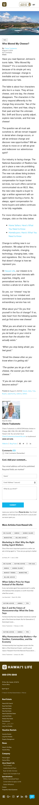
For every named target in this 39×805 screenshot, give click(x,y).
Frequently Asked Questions (9, 789)
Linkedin (31, 444)
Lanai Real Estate (6, 716)
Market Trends (10, 572)
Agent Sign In (5, 688)
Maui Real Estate (6, 711)
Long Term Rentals (7, 726)
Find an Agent (6, 757)
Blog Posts (13, 443)
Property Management (8, 739)
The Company (7, 765)
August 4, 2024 (7, 50)
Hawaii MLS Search (7, 703)
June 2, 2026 (14, 557)
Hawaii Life (10, 271)
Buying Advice (19, 563)
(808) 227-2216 (7, 439)
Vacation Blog (6, 749)
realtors (19, 394)
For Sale (32, 563)
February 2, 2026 (18, 626)
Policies (24, 692)
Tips (4, 40)
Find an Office (6, 684)
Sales (30, 391)
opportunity (12, 394)
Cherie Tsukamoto (11, 48)
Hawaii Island (28, 533)
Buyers (4, 394)
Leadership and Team (9, 768)
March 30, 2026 (16, 597)
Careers (4, 787)
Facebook (20, 444)
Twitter (24, 444)
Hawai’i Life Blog (6, 747)
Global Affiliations (8, 784)
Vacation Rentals (6, 734)
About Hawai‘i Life (8, 763)
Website (5, 443)
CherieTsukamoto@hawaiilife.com (13, 436)
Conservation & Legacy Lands (12, 781)
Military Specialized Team (11, 779)
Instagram (27, 444)
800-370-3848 (9, 674)
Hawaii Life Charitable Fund (11, 773)
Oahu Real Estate (6, 708)
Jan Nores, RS (5, 557)
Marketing (8, 537)
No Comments (7, 52)
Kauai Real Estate (7, 706)
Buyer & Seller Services (10, 771)
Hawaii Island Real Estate (9, 713)
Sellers (25, 394)
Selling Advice (21, 537)
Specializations (7, 776)
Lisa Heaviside (6, 597)
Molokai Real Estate (7, 718)
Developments (6, 721)
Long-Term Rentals (7, 736)
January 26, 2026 (18, 654)
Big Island (7, 533)
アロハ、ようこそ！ (8, 723)
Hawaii (24, 391)
